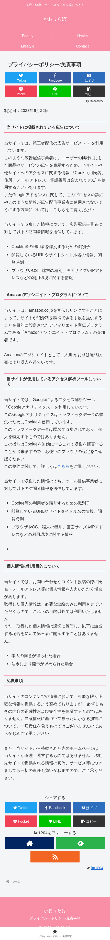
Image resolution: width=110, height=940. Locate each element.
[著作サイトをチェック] (29, 843)
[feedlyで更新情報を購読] (80, 843)
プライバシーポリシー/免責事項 (55, 917)
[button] (89, 91)
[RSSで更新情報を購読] (54, 856)
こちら (63, 466)
